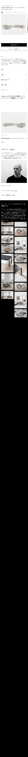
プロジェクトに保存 (12, 49)
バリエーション (8, 12)
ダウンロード (23, 12)
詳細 (2, 12)
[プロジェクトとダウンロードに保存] (25, 114)
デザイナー (16, 12)
